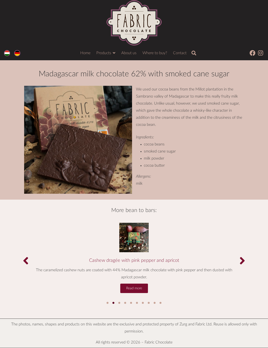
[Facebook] (252, 53)
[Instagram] (260, 53)
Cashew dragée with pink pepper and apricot (134, 260)
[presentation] (107, 303)
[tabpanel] (134, 256)
